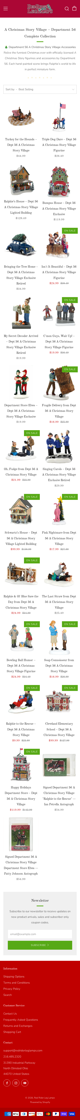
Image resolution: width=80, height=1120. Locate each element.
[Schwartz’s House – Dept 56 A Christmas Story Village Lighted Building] (21, 510)
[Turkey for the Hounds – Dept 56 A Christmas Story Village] (21, 117)
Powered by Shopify (40, 1102)
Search (7, 995)
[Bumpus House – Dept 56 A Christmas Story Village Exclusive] (59, 180)
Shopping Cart (12, 1032)
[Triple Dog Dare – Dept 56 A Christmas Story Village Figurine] (59, 117)
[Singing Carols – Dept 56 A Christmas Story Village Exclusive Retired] (59, 446)
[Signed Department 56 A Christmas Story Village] (59, 765)
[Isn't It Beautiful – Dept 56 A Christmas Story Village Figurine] (59, 244)
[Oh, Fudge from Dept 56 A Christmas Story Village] (21, 446)
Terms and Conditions (16, 983)
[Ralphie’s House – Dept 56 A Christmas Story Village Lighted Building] (21, 180)
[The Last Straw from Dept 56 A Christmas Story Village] (59, 574)
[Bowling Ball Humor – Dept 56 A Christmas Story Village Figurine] (21, 637)
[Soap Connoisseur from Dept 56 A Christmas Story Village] (59, 637)
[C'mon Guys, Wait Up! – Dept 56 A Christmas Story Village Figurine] (59, 313)
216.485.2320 (12, 1056)
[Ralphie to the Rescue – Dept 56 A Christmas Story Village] (21, 701)
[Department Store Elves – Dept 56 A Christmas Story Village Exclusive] (21, 383)
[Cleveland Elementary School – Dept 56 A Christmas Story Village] (59, 701)
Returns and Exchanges (17, 1026)
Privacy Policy (11, 989)
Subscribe (38, 945)
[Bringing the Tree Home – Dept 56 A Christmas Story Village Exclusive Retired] (21, 244)
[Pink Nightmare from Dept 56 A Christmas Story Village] (59, 510)
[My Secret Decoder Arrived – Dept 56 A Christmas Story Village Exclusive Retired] (21, 313)
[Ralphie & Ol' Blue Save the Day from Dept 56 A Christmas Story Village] (21, 574)
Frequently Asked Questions (20, 1020)
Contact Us (10, 1013)
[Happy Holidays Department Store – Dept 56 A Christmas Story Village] (21, 765)
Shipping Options (13, 976)
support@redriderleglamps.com (22, 1050)
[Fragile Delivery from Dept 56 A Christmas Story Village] (59, 383)
